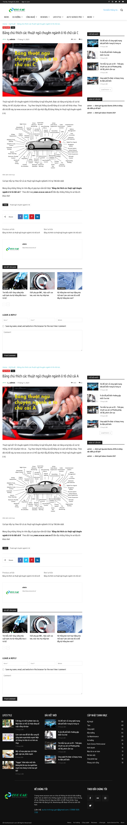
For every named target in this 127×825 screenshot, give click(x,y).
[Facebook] (109, 1)
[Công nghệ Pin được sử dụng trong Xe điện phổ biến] (92, 81)
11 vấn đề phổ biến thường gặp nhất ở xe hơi (110, 53)
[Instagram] (112, 1)
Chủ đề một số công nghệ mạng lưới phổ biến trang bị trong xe (111, 42)
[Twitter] (116, 1)
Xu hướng (76, 822)
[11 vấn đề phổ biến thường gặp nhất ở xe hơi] (92, 55)
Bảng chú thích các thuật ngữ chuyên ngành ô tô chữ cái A (21, 232)
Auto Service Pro (113, 822)
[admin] (4, 39)
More (122, 822)
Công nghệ (85, 822)
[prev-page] (4, 304)
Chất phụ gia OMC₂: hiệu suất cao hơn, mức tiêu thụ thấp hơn (41, 294)
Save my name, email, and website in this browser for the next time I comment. (35, 326)
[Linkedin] (37, 216)
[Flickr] (98, 798)
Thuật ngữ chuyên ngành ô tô (20, 205)
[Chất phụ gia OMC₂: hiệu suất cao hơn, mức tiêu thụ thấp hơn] (42, 281)
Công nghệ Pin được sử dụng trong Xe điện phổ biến (112, 79)
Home (4, 23)
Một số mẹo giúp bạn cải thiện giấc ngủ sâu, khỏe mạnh (26, 753)
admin (12, 39)
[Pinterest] (31, 216)
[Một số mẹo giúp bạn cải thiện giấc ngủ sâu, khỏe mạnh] (8, 754)
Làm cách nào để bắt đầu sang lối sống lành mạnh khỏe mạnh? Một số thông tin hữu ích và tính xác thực (27, 738)
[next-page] (8, 304)
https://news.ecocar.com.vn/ (29, 248)
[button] (114, 10)
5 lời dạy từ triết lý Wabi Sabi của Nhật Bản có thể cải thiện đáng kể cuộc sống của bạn (27, 723)
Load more (105, 89)
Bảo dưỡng (61, 288)
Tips (12, 27)
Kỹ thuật (12, 23)
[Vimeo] (119, 1)
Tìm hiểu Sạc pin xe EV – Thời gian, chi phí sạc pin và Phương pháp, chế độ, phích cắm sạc (112, 66)
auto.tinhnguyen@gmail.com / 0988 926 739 (56, 811)
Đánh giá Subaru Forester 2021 (105, 112)
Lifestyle (102, 822)
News (69, 822)
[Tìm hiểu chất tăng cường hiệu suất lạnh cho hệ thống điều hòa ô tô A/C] (14, 281)
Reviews (94, 822)
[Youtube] (122, 1)
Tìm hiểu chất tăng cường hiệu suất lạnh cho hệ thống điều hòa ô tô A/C (14, 295)
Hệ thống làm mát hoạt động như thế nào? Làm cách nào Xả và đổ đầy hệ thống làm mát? (69, 295)
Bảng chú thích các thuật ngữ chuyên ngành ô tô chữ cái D (62, 232)
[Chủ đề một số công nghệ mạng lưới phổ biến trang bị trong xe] (92, 43)
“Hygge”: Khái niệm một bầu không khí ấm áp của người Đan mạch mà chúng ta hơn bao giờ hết (26, 766)
